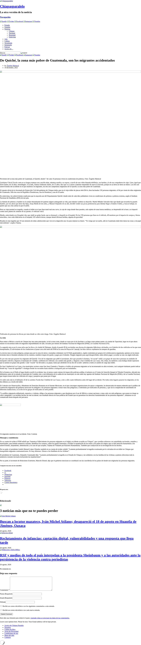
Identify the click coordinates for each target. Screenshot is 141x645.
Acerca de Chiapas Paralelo (14, 625)
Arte (5, 39)
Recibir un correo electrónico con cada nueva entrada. (21, 610)
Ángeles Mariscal (13, 66)
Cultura (7, 41)
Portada (7, 25)
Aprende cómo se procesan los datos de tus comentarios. (50, 618)
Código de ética (9, 629)
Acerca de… (8, 49)
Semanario (8, 45)
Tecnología (8, 43)
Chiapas (11, 31)
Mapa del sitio (9, 635)
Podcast (7, 47)
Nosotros (7, 627)
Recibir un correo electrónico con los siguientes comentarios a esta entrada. (29, 606)
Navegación (5, 17)
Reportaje (12, 35)
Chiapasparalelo (12, 6)
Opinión (7, 27)
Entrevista (12, 37)
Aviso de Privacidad (11, 631)
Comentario (4, 590)
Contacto (7, 637)
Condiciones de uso (11, 633)
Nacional (12, 33)
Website (3, 602)
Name (6, 594)
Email (6, 598)
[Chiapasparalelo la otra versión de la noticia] (70, 1)
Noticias (7, 29)
